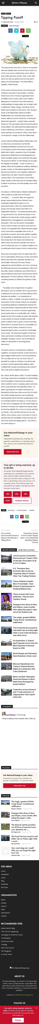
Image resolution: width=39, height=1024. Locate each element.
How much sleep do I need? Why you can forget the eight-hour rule (23, 850)
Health (3, 586)
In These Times (6, 954)
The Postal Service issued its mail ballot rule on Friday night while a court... (24, 838)
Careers (3, 906)
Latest (3, 878)
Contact (4, 916)
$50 (25, 494)
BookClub (4, 884)
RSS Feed (4, 887)
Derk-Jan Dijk (15, 855)
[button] (36, 3)
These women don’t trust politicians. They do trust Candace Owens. (23, 596)
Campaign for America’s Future (12, 935)
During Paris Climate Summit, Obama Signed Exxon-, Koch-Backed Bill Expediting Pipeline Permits (29, 537)
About (3, 900)
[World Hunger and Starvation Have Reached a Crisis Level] (6, 656)
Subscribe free (13, 452)
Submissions (5, 913)
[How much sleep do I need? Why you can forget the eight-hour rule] (5, 851)
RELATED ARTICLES (9, 550)
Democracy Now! (7, 941)
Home (3, 871)
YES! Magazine (6, 951)
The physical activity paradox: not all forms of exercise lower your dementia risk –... (23, 827)
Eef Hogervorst (16, 832)
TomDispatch (6, 938)
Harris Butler (15, 820)
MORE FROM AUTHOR (26, 550)
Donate (3, 903)
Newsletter (5, 874)
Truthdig (4, 945)
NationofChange (14, 26)
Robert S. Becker (16, 809)
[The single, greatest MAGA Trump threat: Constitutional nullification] (6, 619)
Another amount (22, 501)
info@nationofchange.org (24, 995)
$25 (16, 494)
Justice (3, 13)
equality (31, 510)
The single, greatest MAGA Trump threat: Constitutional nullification (24, 619)
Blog (2, 881)
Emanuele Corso (8, 22)
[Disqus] (19, 738)
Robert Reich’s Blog (8, 928)
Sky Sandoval (15, 843)
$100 (8, 501)
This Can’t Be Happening (9, 931)
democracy (11, 510)
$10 (7, 494)
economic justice (22, 510)
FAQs (3, 909)
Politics (8, 13)
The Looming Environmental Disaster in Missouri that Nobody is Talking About (10, 536)
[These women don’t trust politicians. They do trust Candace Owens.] (6, 601)
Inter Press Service (7, 948)
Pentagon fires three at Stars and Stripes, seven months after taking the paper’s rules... (24, 815)
